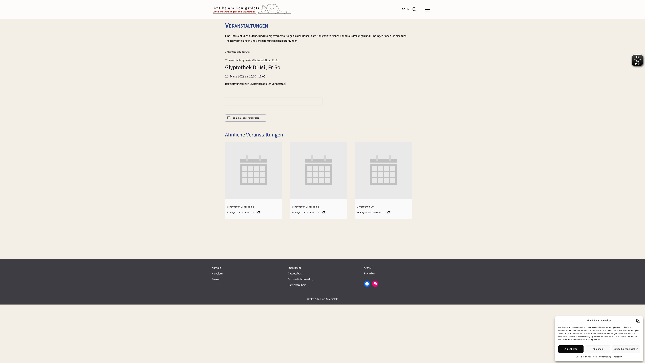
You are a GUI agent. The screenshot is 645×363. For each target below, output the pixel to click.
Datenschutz (295, 274)
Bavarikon (370, 274)
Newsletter (218, 274)
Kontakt (216, 268)
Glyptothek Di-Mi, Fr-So (240, 207)
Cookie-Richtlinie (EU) (300, 279)
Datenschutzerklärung (601, 356)
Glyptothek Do (365, 207)
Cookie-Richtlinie (583, 356)
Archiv (367, 268)
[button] (638, 320)
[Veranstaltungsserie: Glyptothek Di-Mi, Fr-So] (258, 212)
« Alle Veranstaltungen (237, 52)
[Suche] (415, 9)
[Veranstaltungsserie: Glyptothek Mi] (388, 212)
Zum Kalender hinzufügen (246, 118)
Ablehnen (598, 349)
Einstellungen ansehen (626, 349)
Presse (215, 279)
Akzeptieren (571, 349)
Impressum (617, 356)
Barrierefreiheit (297, 285)
